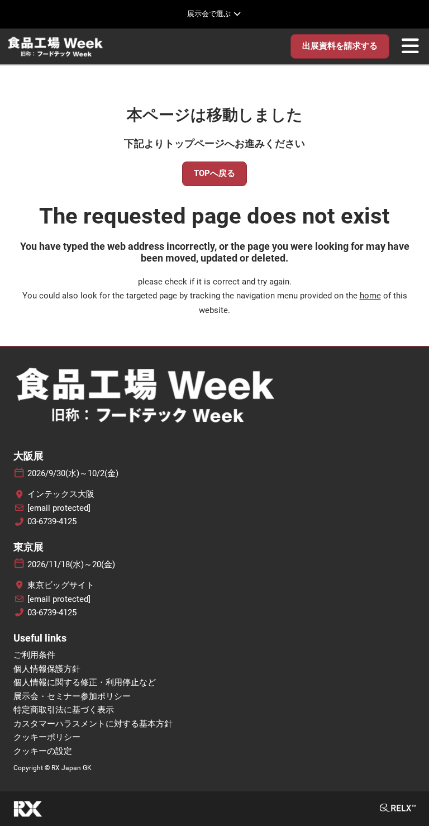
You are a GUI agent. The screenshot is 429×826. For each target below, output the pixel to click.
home (370, 296)
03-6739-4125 (52, 521)
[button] (339, 46)
